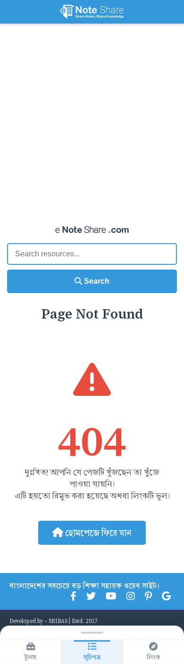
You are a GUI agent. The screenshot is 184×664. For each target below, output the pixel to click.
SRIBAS (58, 620)
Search (95, 281)
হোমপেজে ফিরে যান (97, 532)
